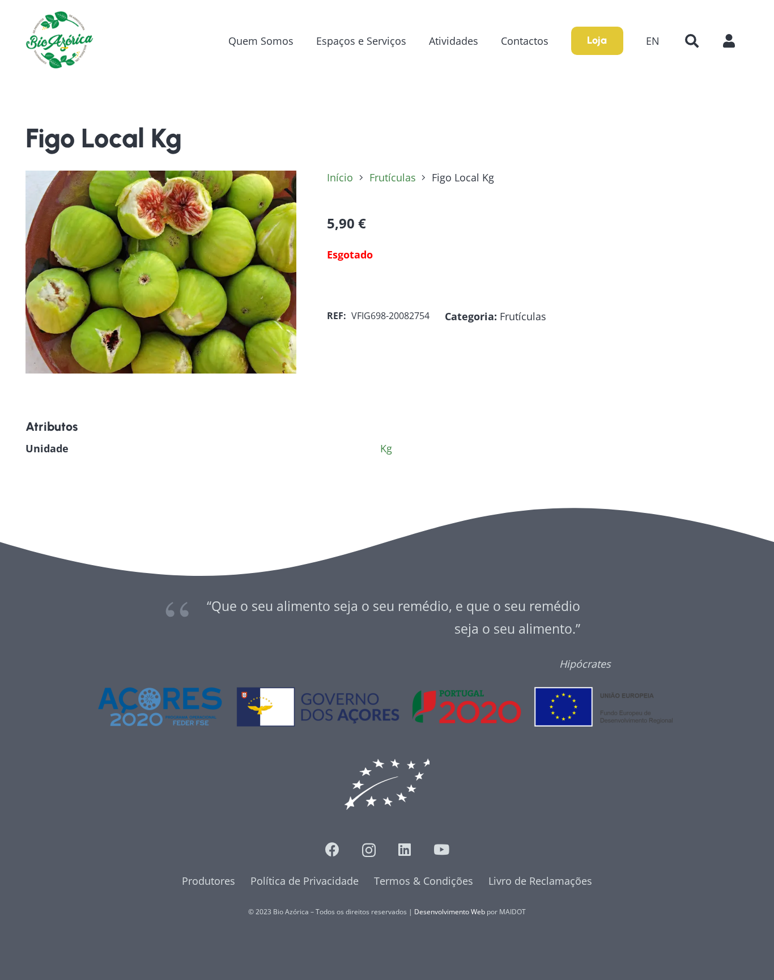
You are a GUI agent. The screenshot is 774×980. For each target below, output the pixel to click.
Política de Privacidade (304, 881)
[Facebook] (332, 849)
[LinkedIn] (404, 849)
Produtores (208, 881)
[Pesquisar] (692, 41)
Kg (386, 448)
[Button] (735, 41)
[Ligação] (59, 41)
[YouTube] (441, 849)
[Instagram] (369, 850)
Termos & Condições (423, 881)
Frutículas (392, 177)
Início (340, 177)
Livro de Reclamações (540, 881)
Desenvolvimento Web (449, 912)
